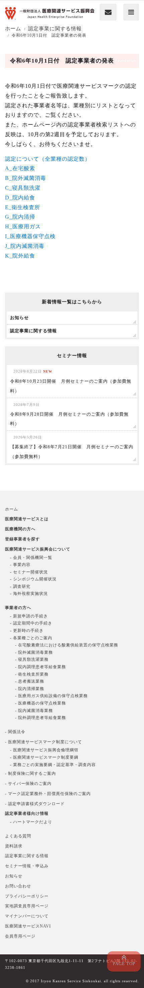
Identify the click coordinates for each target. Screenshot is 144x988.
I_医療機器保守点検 (30, 236)
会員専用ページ (20, 936)
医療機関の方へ (20, 529)
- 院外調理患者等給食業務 (40, 717)
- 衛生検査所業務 (32, 674)
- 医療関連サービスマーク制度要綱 (44, 757)
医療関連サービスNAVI (28, 926)
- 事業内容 (20, 564)
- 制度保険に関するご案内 (30, 773)
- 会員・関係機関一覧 (31, 557)
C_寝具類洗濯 (23, 188)
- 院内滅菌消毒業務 (34, 710)
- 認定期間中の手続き (31, 623)
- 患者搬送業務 (29, 681)
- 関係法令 (15, 731)
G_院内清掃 (20, 217)
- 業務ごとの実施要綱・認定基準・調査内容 (53, 764)
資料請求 (13, 846)
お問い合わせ (18, 886)
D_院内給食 (20, 197)
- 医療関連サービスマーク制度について (43, 741)
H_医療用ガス (23, 226)
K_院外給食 (20, 256)
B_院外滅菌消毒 (25, 178)
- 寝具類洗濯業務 (32, 659)
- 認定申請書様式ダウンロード (35, 803)
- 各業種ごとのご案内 (31, 638)
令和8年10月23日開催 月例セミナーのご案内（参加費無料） (70, 381)
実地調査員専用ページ (27, 906)
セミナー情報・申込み (27, 866)
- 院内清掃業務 (29, 688)
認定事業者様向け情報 (27, 813)
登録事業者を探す (22, 539)
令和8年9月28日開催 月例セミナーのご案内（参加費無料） (69, 414)
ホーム (11, 509)
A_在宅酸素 (20, 168)
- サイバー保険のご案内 (28, 783)
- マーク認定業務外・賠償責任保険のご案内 (48, 793)
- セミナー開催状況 (29, 572)
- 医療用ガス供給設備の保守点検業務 (51, 695)
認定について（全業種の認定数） (47, 159)
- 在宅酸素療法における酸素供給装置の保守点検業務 (66, 645)
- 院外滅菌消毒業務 (34, 652)
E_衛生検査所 (22, 207)
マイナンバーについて (27, 916)
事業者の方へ (18, 607)
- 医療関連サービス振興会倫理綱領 (44, 750)
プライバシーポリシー (27, 896)
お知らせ (13, 876)
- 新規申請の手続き (29, 616)
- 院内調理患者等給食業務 (40, 666)
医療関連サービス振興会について (37, 549)
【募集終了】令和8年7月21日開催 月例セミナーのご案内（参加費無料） (71, 447)
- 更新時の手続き (27, 630)
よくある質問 (18, 836)
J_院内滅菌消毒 (25, 246)
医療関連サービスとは (27, 519)
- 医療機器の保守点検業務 (40, 703)
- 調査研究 (20, 586)
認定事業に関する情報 (27, 855)
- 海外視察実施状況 (29, 593)
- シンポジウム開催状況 (33, 579)
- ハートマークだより (31, 822)
